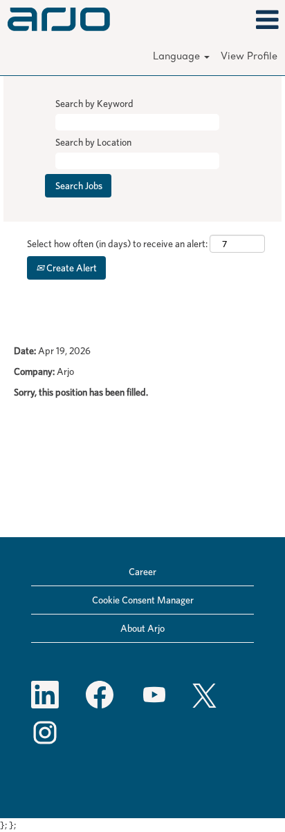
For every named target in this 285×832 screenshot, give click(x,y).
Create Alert (70, 267)
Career (142, 571)
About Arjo (142, 628)
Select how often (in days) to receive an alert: (117, 243)
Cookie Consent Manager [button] (143, 600)
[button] (237, 19)
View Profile (249, 57)
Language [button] (178, 57)
